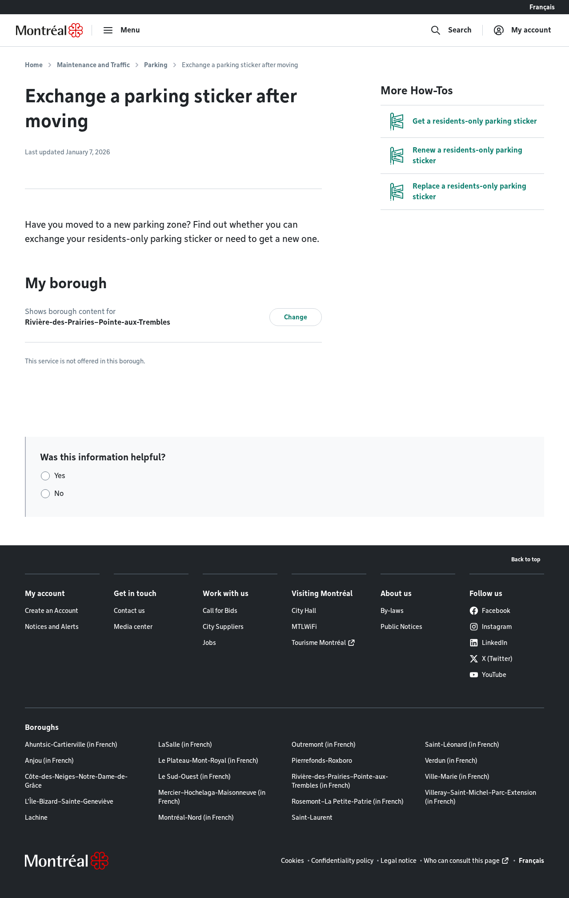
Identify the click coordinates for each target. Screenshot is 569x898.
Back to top (526, 559)
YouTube (494, 674)
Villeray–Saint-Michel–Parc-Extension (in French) (480, 797)
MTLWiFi (304, 626)
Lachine (36, 817)
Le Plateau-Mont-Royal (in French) (208, 760)
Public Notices (401, 626)
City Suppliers (223, 626)
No (59, 493)
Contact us (129, 610)
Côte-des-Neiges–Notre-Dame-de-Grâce (76, 781)
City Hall (304, 610)
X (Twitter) (497, 658)
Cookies (292, 860)
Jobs (209, 642)
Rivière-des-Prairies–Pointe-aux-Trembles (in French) (340, 781)
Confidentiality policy (342, 860)
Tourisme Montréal (319, 642)
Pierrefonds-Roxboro (322, 760)
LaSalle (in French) (185, 744)
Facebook (496, 610)
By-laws (392, 610)
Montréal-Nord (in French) (196, 817)
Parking (156, 64)
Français (542, 7)
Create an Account (51, 610)
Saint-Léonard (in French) (462, 744)
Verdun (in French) (451, 760)
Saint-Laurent (312, 817)
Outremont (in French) (324, 744)
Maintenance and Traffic (93, 64)
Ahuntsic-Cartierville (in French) (71, 744)
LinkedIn (494, 642)
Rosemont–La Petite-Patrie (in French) (348, 801)
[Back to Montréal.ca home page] (49, 30)
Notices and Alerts (52, 626)
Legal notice (399, 860)
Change (295, 317)
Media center (133, 626)
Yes (59, 475)
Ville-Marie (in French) (457, 776)
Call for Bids (220, 610)
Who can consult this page (462, 860)
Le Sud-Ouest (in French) (194, 776)
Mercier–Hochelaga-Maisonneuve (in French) (211, 797)
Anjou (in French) (49, 760)
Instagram (497, 626)
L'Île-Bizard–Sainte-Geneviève (69, 801)
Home (34, 64)
